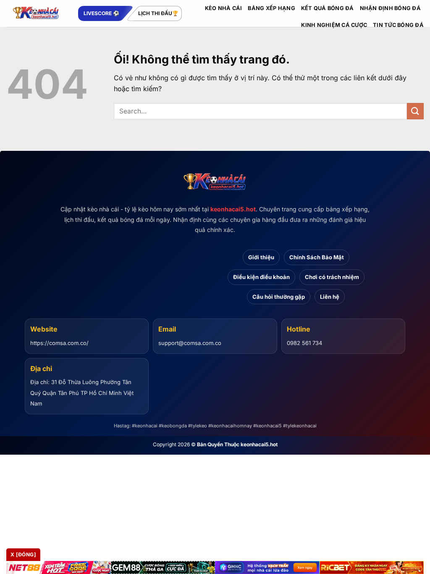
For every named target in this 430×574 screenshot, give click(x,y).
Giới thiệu (261, 257)
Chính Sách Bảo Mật (316, 257)
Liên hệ (329, 296)
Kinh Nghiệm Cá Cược (334, 25)
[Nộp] (415, 111)
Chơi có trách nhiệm (332, 277)
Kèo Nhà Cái (223, 8)
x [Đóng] (23, 554)
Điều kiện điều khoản (261, 277)
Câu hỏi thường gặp (278, 296)
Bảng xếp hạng (271, 8)
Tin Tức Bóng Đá (398, 25)
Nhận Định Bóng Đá (390, 8)
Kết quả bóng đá (327, 8)
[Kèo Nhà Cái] (36, 13)
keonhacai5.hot (233, 209)
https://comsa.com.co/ (59, 343)
